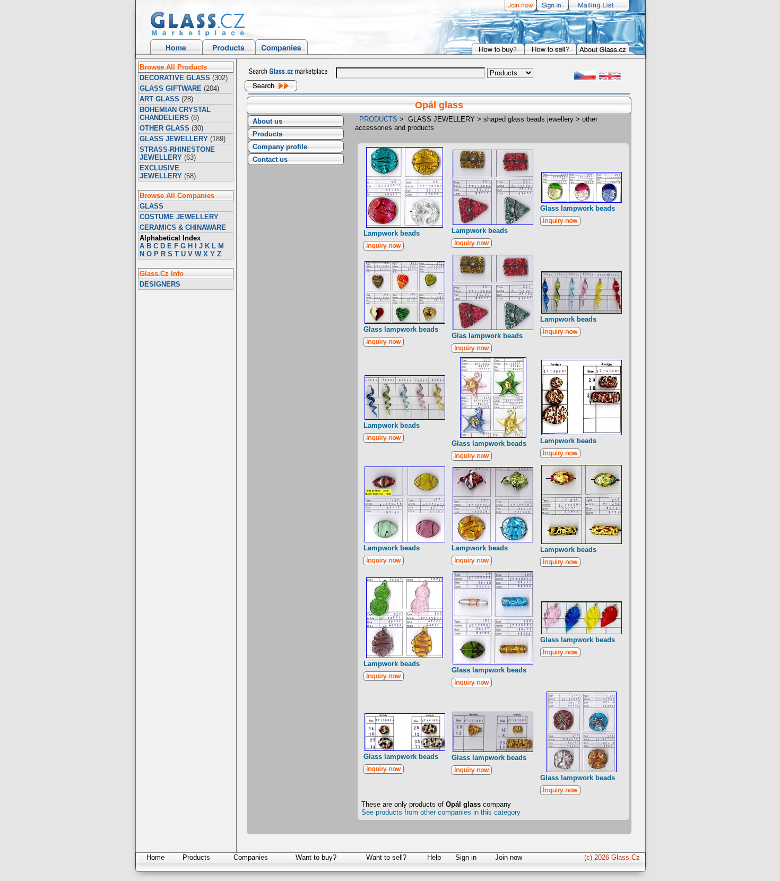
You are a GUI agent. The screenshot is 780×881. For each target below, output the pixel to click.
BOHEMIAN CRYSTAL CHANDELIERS (175, 114)
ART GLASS (159, 99)
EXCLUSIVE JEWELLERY (161, 172)
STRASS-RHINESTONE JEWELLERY (177, 153)
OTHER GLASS (164, 128)
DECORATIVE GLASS (175, 78)
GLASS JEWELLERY (174, 139)
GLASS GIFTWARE (171, 88)
